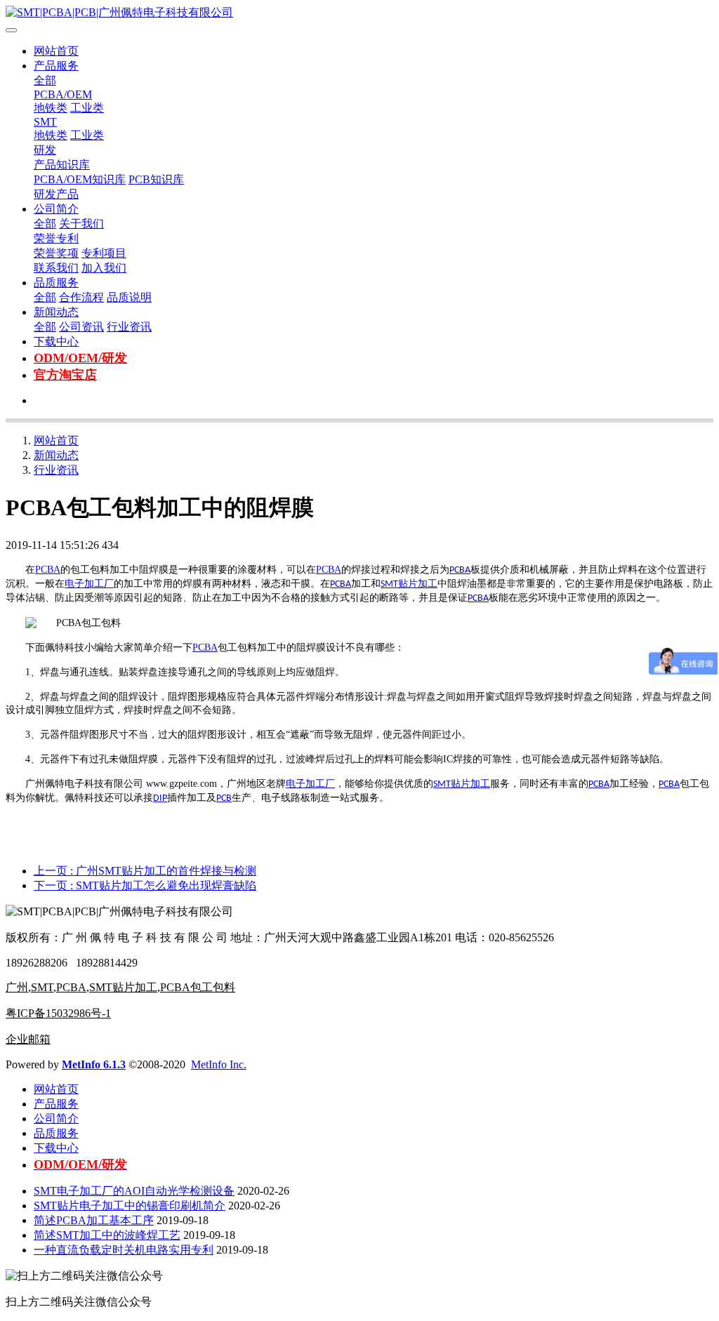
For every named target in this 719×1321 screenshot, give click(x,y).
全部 (45, 80)
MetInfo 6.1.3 (94, 1064)
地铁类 (50, 108)
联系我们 (56, 268)
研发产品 (56, 194)
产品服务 (56, 66)
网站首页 (56, 51)
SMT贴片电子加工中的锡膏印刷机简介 (129, 1206)
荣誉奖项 (56, 253)
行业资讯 (129, 327)
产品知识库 (62, 165)
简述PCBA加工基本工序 (94, 1220)
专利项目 (103, 253)
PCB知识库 (156, 179)
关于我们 (81, 224)
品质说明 (129, 297)
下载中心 (56, 341)
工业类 (87, 108)
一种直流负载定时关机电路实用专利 (123, 1250)
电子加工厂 (89, 583)
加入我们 (103, 268)
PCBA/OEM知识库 (80, 179)
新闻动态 (56, 312)
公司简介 (56, 209)
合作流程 (81, 297)
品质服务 (56, 282)
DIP (160, 798)
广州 (17, 987)
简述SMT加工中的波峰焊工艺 (107, 1235)
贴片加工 (417, 583)
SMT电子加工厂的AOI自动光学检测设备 (134, 1191)
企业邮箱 (28, 1039)
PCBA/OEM (63, 94)
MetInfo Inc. (218, 1064)
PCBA (47, 569)
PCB (224, 798)
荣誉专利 (56, 238)
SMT (45, 122)
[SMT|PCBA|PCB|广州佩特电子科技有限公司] (359, 13)
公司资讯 (81, 327)
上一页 (145, 871)
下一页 (145, 885)
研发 (45, 150)
